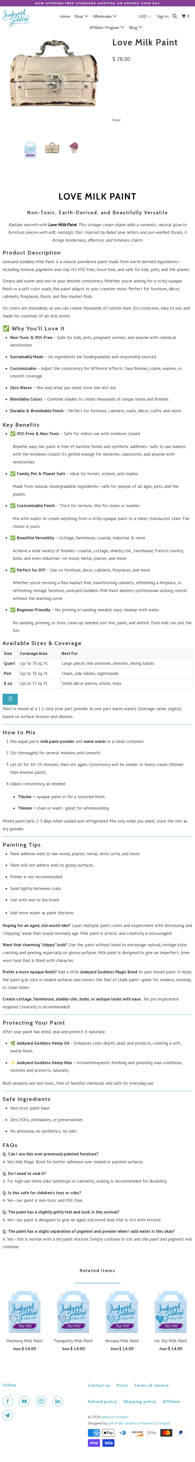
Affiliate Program (104, 27)
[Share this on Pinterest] (148, 120)
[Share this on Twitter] (126, 120)
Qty (115, 96)
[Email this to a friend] (170, 120)
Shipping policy (139, 1401)
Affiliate (171, 1401)
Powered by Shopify (154, 1423)
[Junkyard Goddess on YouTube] (25, 1401)
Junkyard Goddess (114, 1417)
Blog (133, 27)
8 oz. (153, 82)
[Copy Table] (10, 699)
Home (65, 16)
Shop (79, 16)
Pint (137, 82)
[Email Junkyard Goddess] (9, 1415)
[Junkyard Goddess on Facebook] (9, 1401)
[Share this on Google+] (159, 120)
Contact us (99, 1385)
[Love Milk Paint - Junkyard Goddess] (55, 72)
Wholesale (103, 16)
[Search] (175, 16)
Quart (120, 82)
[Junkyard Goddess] (18, 18)
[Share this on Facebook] (137, 120)
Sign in (163, 16)
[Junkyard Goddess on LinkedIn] (58, 1401)
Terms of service (151, 1385)
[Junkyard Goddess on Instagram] (42, 1401)
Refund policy (102, 1401)
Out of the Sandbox (123, 1423)
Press (122, 1385)
